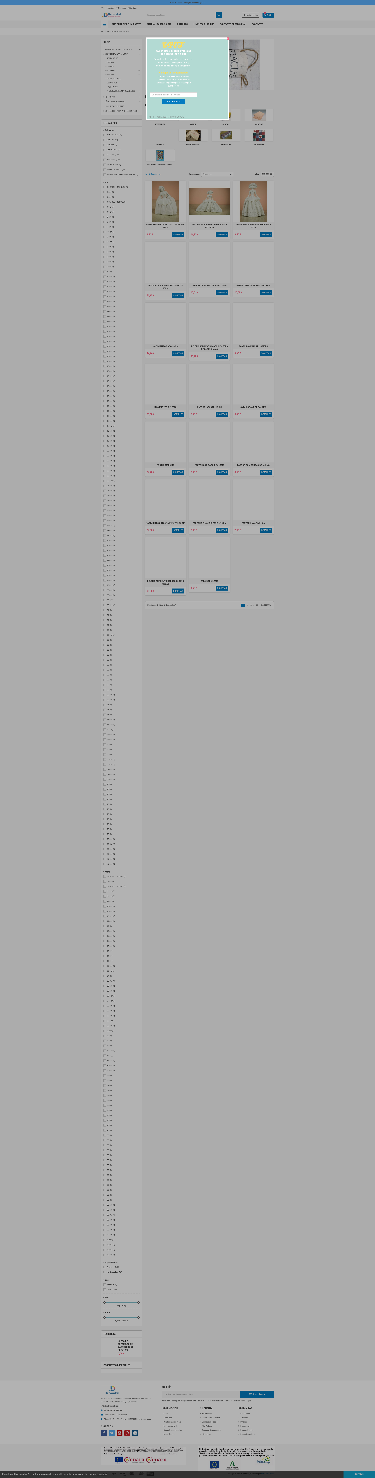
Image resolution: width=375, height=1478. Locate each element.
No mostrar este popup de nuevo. (168, 117)
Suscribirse (174, 101)
